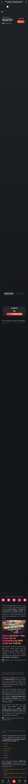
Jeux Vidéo (14, 320)
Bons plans (8, 320)
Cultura (5, 753)
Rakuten (6, 758)
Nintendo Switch (6, 17)
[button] (3, 781)
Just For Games (7, 748)
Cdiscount (6, 755)
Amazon (6, 743)
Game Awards (6, 681)
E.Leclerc (6, 746)
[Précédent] (7, 2)
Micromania (6, 750)
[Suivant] (20, 2)
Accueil (3, 320)
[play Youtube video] (14, 626)
